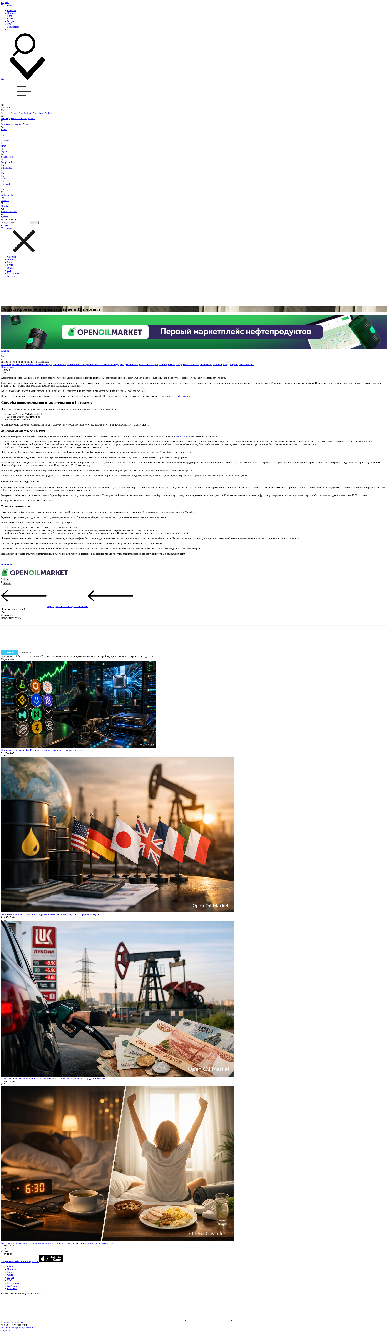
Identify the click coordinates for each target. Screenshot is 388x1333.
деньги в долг (183, 436)
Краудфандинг (230, 364)
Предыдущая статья (57, 606)
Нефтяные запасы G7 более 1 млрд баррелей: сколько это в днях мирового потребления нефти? (50, 914)
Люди (116, 364)
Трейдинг (153, 364)
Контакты (12, 29)
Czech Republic (9, 211)
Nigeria (22, 113)
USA (3, 113)
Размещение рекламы (12, 1322)
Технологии (206, 364)
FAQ (9, 24)
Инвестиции (59, 364)
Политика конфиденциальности (17, 1327)
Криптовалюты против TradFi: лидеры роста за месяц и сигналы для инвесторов (43, 750)
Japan (4, 151)
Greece (4, 217)
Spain (12, 118)
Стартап (163, 364)
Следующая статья (78, 606)
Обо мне (11, 10)
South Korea (7, 156)
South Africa (33, 113)
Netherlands (7, 195)
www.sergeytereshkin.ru (178, 396)
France (4, 173)
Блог (9, 16)
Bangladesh (6, 162)
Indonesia (5, 140)
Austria (26, 124)
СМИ (10, 18)
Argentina (30, 118)
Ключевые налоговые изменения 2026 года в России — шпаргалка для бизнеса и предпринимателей (53, 1078)
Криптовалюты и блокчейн (98, 364)
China (4, 129)
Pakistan (5, 178)
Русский (5, 107)
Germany (5, 124)
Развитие (217, 364)
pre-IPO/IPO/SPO (75, 364)
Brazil (4, 146)
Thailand (5, 184)
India (3, 135)
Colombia (20, 118)
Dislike (7, 583)
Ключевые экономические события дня (32, 364)
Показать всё (8, 367)
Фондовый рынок (129, 364)
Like (6, 579)
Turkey (4, 189)
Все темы (6, 364)
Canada (14, 113)
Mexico (4, 118)
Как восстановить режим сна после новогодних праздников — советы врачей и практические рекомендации (57, 1243)
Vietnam (5, 200)
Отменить (25, 652)
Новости (11, 13)
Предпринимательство (187, 364)
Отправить (9, 652)
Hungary (5, 206)
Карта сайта (7, 1330)
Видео (10, 21)
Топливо (143, 364)
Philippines (6, 167)
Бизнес (171, 364)
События (12, 1288)
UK (8, 113)
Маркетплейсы (246, 364)
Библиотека (13, 27)
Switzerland (16, 124)
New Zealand (45, 113)
